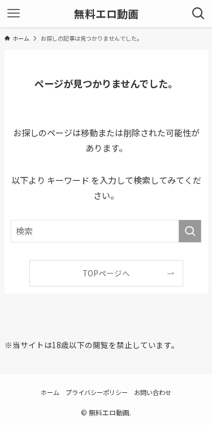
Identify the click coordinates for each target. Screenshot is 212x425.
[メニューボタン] (13, 13)
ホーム (50, 392)
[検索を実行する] (190, 231)
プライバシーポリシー (97, 392)
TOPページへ (106, 273)
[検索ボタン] (198, 13)
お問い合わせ (152, 392)
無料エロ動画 (106, 13)
